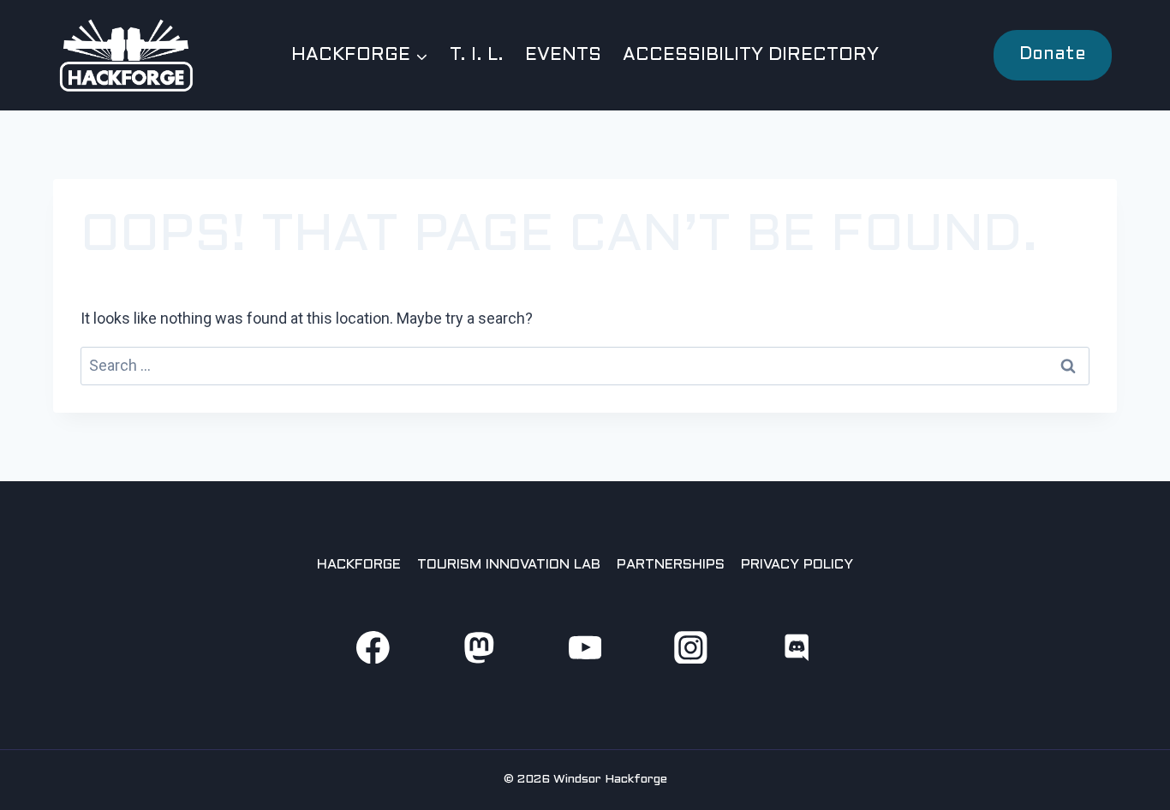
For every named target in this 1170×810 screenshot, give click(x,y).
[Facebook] (373, 647)
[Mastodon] (478, 647)
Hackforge (359, 564)
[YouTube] (585, 647)
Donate (1052, 55)
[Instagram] (691, 647)
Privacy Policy (797, 564)
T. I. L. (477, 55)
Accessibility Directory (751, 55)
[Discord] (797, 647)
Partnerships (671, 564)
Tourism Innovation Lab (508, 564)
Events (563, 55)
